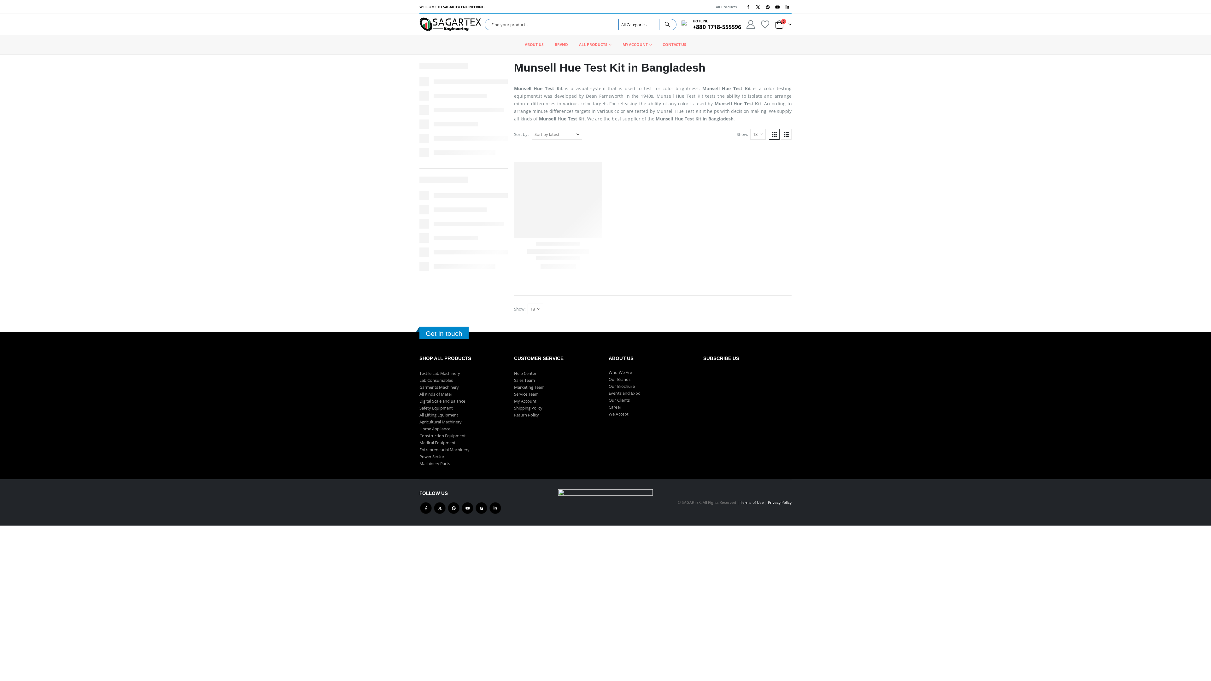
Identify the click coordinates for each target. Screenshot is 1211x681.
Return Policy (526, 415)
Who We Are (620, 372)
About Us (534, 44)
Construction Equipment (442, 436)
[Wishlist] (765, 24)
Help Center (525, 373)
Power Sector (431, 456)
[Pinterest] (767, 7)
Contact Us (674, 44)
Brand (561, 44)
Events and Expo (625, 393)
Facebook (426, 508)
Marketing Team (529, 387)
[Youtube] (777, 7)
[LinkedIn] (787, 7)
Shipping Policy (528, 408)
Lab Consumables (436, 380)
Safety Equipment (436, 408)
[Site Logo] (450, 24)
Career (615, 407)
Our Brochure (622, 386)
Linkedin (495, 508)
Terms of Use (752, 502)
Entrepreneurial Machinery (444, 449)
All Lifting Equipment (438, 415)
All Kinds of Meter (435, 394)
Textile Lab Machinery (439, 373)
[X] (758, 7)
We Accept (619, 414)
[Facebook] (748, 7)
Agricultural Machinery (440, 422)
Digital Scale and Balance (442, 401)
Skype (481, 508)
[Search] (667, 24)
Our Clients (619, 400)
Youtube (467, 508)
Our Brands (619, 379)
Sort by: (521, 134)
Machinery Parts (434, 463)
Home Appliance (434, 429)
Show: (742, 134)
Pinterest (453, 508)
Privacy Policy (780, 502)
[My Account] (751, 24)
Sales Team (524, 380)
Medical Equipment (437, 442)
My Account (635, 44)
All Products (726, 6)
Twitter (440, 508)
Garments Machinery (439, 387)
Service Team (526, 394)
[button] (774, 134)
